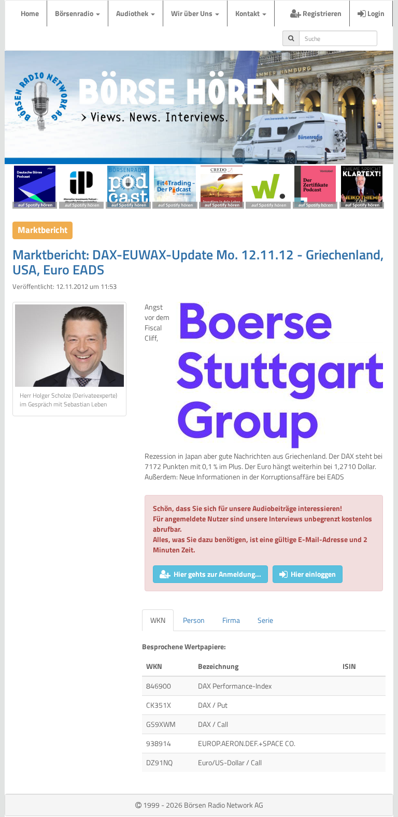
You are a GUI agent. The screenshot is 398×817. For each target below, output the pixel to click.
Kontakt (248, 13)
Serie (265, 620)
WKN (157, 620)
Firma (231, 620)
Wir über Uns (192, 13)
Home (30, 13)
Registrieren (321, 13)
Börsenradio (75, 13)
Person (194, 620)
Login (375, 13)
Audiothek (133, 13)
